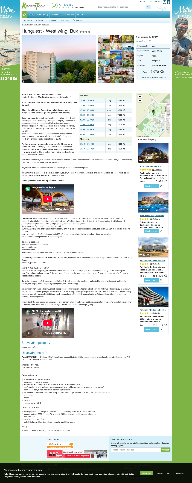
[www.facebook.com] (168, 2)
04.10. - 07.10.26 (87, 148)
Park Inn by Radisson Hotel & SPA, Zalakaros (153, 309)
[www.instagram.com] (164, 2)
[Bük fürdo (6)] (104, 55)
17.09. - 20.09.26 (87, 119)
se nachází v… (153, 175)
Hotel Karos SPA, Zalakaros (152, 215)
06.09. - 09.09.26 (87, 105)
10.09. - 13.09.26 (87, 110)
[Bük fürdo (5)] (116, 55)
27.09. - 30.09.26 (87, 134)
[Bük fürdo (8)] (116, 47)
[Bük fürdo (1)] (116, 79)
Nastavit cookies (163, 473)
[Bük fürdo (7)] (128, 47)
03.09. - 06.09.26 (87, 100)
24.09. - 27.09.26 (87, 129)
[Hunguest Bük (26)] (128, 79)
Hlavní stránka (24, 14)
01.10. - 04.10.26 (87, 144)
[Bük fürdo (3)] (104, 63)
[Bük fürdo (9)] (104, 47)
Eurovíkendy (42, 14)
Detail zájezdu (151, 186)
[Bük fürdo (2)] (116, 63)
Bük (150, 41)
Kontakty (81, 14)
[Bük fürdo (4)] (128, 55)
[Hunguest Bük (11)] (59, 60)
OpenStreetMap (141, 136)
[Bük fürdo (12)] (128, 63)
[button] (153, 112)
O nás (150, 1)
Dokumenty (158, 1)
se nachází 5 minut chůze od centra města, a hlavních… (153, 270)
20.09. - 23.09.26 (87, 124)
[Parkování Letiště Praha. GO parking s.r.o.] (60, 446)
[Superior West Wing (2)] (128, 71)
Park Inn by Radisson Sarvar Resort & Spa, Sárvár (153, 260)
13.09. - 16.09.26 (87, 115)
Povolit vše (146, 473)
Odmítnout (180, 473)
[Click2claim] (77, 454)
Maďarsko (142, 41)
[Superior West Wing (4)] (104, 71)
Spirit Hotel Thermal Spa (150, 166)
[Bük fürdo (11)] (116, 39)
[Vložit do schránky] (161, 185)
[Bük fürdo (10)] (128, 39)
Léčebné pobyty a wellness (62, 14)
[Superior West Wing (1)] (104, 79)
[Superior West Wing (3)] (116, 71)
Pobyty (31, 14)
